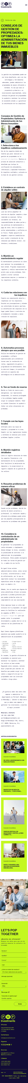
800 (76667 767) (5, 1065)
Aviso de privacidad (18, 1072)
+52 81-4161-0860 (5, 1061)
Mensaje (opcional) (7, 976)
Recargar (5, 992)
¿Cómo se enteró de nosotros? (11, 969)
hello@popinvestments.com (8, 1038)
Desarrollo (5, 983)
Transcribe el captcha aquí (9, 996)
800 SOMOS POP (5, 1063)
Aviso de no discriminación (19, 1073)
